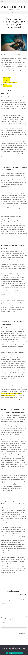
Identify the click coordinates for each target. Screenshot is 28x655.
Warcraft (5, 84)
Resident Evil (6, 79)
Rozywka (10, 31)
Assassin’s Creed (7, 86)
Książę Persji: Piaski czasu (10, 82)
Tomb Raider (6, 80)
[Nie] (26, 650)
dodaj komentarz (23, 594)
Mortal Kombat (7, 77)
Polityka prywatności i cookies (16, 653)
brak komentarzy (14, 591)
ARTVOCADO (14, 7)
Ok (7, 653)
